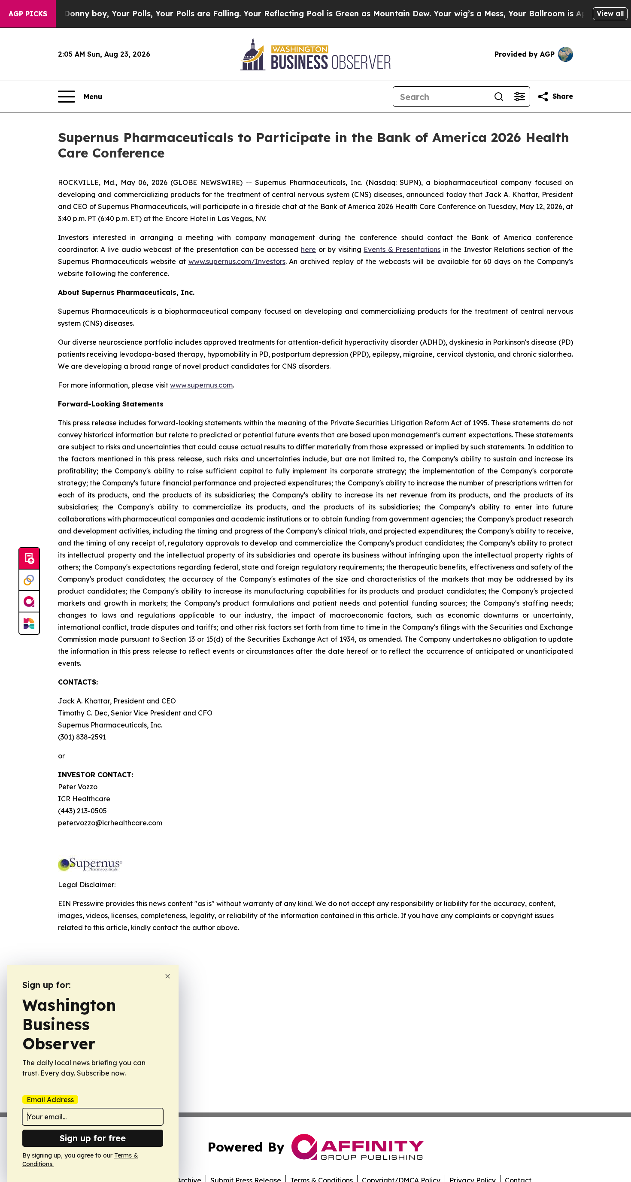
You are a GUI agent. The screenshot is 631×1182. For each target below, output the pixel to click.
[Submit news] (29, 559)
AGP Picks (28, 13)
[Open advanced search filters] (519, 96)
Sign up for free (93, 1138)
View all (610, 13)
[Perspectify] (29, 580)
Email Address (50, 1099)
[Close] (168, 976)
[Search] (498, 96)
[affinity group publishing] (29, 601)
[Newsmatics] (29, 623)
